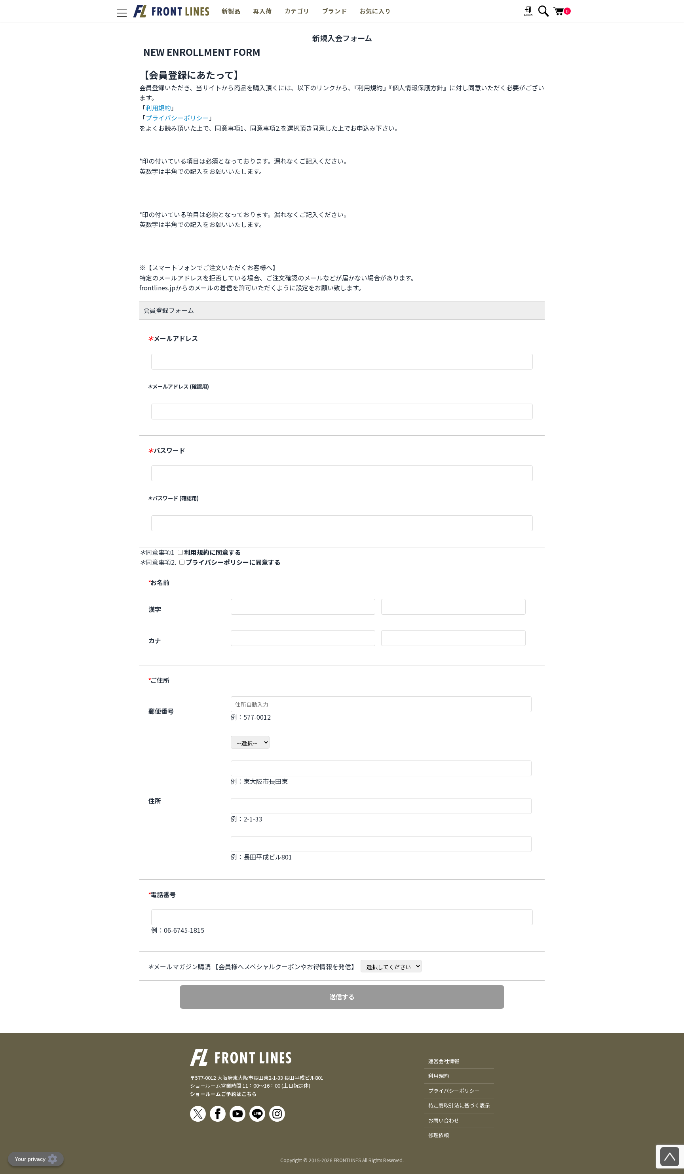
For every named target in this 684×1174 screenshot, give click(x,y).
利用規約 (158, 107)
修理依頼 (438, 1135)
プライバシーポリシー (177, 117)
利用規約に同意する (212, 552)
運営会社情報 (443, 1061)
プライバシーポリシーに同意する (233, 562)
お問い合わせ (443, 1120)
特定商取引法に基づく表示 (459, 1105)
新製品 (231, 10)
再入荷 (262, 10)
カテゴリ (297, 10)
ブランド (334, 10)
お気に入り (375, 10)
